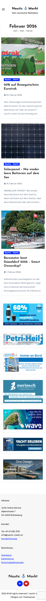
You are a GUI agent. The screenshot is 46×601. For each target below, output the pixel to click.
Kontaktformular (9, 539)
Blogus (15, 597)
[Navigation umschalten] (3, 9)
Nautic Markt (25, 8)
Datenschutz (7, 559)
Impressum (6, 555)
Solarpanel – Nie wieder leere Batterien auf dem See (21, 173)
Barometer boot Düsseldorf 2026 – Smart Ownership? (22, 262)
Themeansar (29, 597)
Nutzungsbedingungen (12, 562)
